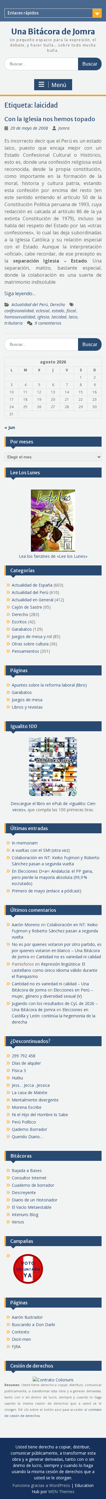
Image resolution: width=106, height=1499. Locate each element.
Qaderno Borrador (29, 1129)
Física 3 (19, 1070)
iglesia (43, 317)
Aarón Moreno (26, 924)
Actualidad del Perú (29, 304)
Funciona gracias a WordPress (41, 1485)
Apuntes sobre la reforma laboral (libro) (49, 685)
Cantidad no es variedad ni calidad (68, 956)
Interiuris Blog (25, 1214)
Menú (59, 85)
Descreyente (24, 1192)
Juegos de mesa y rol (32, 636)
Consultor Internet (29, 1178)
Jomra (63, 128)
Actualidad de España (32, 585)
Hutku (17, 1078)
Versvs (18, 1222)
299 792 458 (23, 1056)
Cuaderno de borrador (33, 1185)
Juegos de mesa (27, 699)
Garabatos (22, 629)
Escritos (19, 622)
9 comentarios (48, 323)
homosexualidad (19, 317)
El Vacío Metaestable (32, 1207)
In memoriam (25, 843)
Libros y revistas (27, 707)
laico (73, 317)
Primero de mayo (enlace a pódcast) (46, 891)
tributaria (13, 323)
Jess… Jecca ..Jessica (31, 1085)
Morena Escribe (27, 1107)
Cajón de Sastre (27, 607)
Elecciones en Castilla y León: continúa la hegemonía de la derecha (53, 1016)
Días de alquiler (26, 1063)
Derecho (57, 304)
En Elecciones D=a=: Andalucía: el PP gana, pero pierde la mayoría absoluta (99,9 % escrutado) (52, 877)
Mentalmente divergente (35, 1100)
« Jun (9, 427)
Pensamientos (25, 651)
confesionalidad (19, 310)
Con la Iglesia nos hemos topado (49, 119)
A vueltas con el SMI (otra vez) (41, 850)
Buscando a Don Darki (33, 1324)
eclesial (42, 310)
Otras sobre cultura (30, 644)
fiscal (71, 310)
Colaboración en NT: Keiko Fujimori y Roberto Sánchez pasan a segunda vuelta (55, 931)
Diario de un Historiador (34, 1200)
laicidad (59, 317)
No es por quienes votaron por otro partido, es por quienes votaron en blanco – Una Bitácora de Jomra (57, 950)
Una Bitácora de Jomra (53, 31)
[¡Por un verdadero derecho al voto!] (28, 1283)
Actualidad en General (32, 599)
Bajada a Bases (27, 1170)
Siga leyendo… (20, 293)
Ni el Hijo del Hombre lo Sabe (40, 1114)
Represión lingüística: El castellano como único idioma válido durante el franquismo (54, 970)
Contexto (20, 1332)
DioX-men (21, 1339)
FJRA (16, 1346)
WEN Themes (61, 1491)
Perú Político (24, 1122)
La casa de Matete (29, 1092)
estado (58, 310)
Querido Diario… (27, 1136)
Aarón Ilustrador (27, 1317)
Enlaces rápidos (23, 13)
